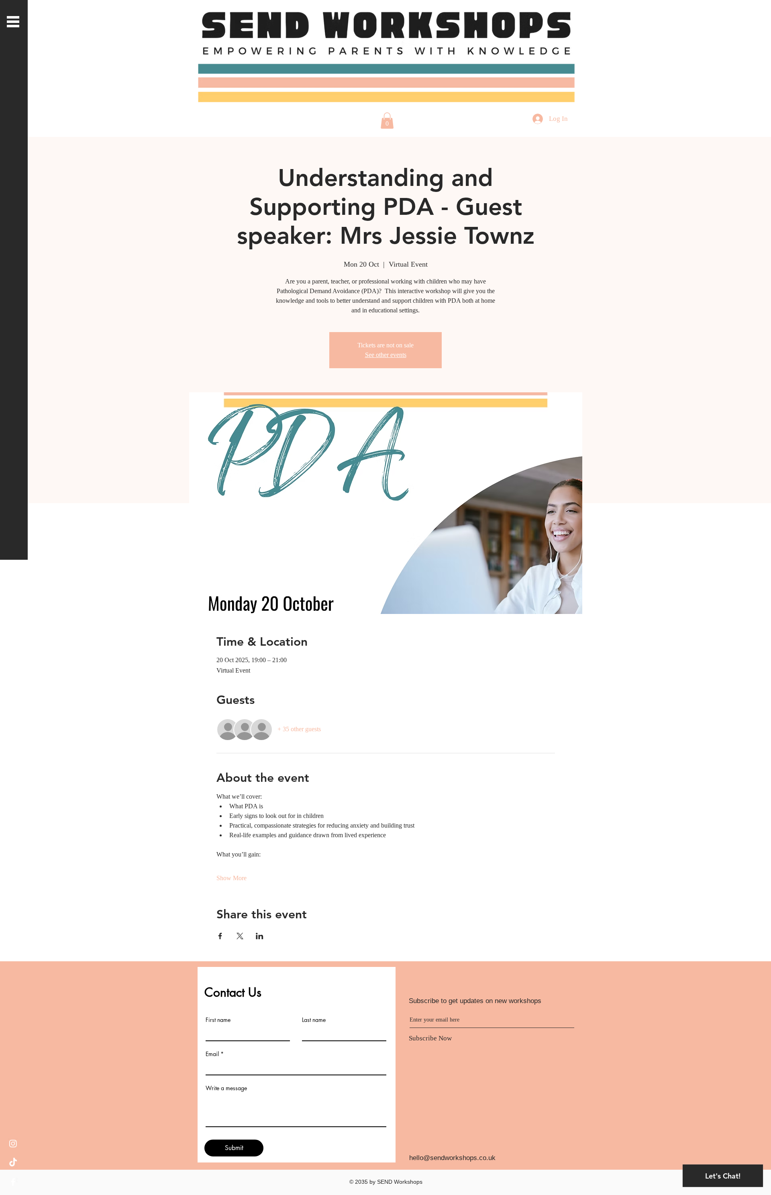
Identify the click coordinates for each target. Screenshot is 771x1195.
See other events (385, 354)
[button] (13, 21)
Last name (314, 1020)
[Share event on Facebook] (220, 936)
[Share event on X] (240, 936)
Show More (231, 878)
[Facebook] (13, 1182)
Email (212, 1054)
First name (218, 1020)
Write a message (226, 1088)
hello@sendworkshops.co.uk (452, 1158)
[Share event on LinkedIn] (259, 936)
